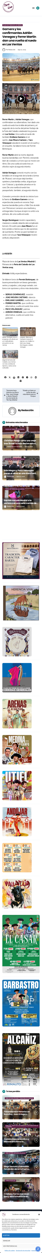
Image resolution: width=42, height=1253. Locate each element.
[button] (39, 1214)
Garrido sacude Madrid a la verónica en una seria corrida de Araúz (20, 503)
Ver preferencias (10, 1246)
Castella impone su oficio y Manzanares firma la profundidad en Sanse (16, 1142)
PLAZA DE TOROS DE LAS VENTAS (12, 25)
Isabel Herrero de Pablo (14, 446)
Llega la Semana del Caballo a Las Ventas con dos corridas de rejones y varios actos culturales (9, 364)
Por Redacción (10, 49)
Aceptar (6, 1235)
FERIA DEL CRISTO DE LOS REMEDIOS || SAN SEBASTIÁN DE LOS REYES (22, 1126)
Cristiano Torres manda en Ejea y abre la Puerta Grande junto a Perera (17, 1196)
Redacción (27, 410)
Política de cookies (10, 1250)
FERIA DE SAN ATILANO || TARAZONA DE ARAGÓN (19, 1098)
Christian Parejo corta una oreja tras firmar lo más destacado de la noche (20, 443)
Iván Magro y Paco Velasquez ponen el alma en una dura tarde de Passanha (20, 473)
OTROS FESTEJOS (10, 1180)
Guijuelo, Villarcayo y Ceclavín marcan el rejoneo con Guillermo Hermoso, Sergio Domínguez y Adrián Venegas (27, 342)
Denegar (6, 1241)
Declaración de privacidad (23, 1250)
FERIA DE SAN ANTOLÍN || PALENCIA (15, 1153)
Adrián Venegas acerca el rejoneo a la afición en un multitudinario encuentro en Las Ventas (10, 341)
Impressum (34, 1250)
